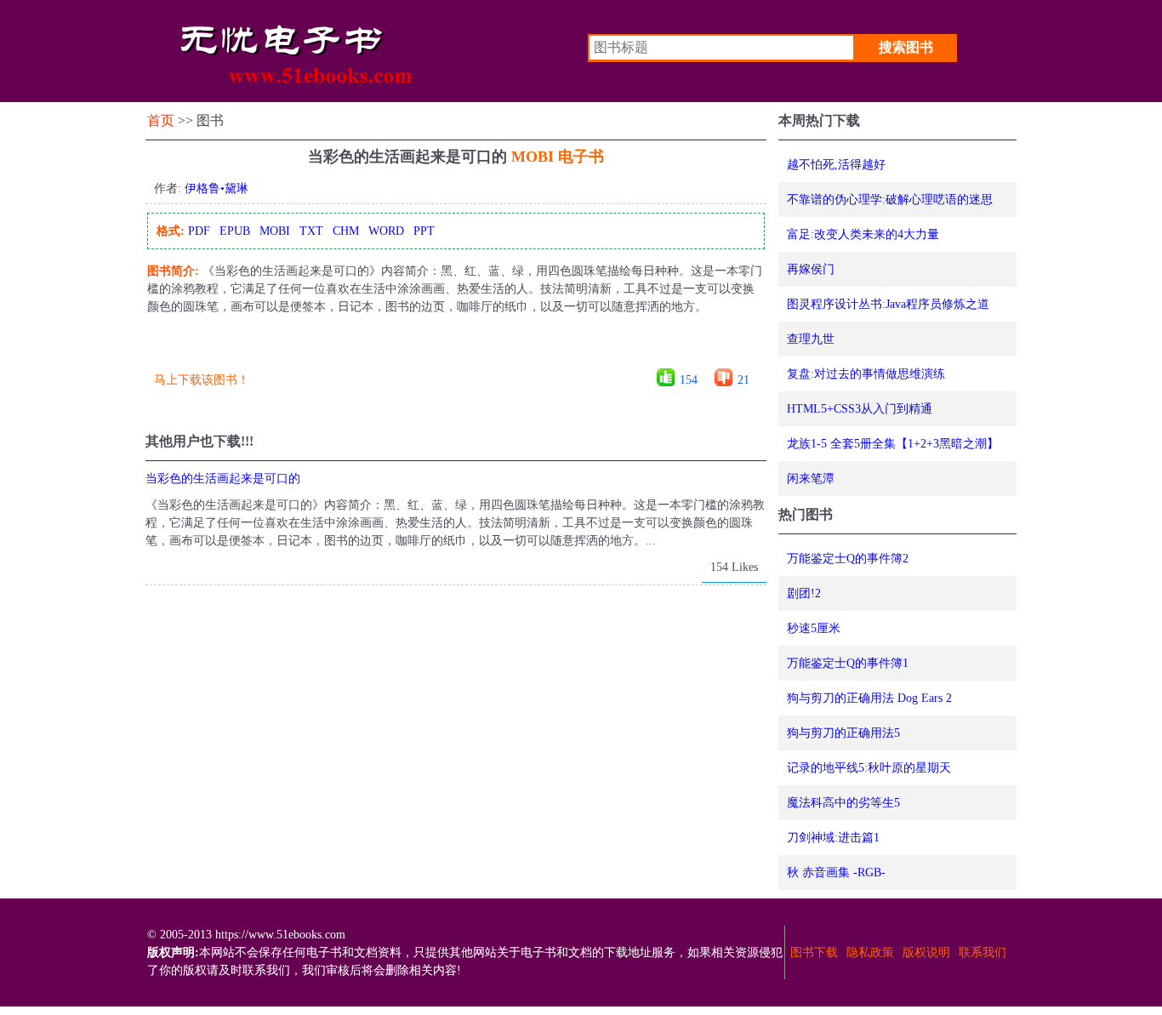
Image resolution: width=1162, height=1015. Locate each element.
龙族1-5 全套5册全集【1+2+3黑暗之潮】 (893, 443)
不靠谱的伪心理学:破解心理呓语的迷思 (890, 199)
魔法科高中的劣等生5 (843, 802)
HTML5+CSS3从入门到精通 (859, 408)
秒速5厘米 (813, 628)
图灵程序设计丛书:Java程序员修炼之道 (888, 304)
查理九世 (810, 339)
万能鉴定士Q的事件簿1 (848, 663)
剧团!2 (804, 593)
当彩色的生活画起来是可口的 (222, 478)
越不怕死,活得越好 (836, 164)
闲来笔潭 (810, 478)
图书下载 (814, 952)
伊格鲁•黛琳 (216, 188)
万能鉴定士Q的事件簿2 (848, 558)
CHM (346, 231)
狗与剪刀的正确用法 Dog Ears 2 (869, 698)
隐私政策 (870, 952)
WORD (386, 231)
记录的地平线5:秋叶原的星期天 (869, 767)
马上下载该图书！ (201, 379)
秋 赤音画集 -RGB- (836, 872)
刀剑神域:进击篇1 (833, 837)
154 (689, 379)
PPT (424, 231)
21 (743, 379)
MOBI (274, 231)
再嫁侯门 (810, 269)
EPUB (234, 231)
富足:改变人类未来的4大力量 (863, 234)
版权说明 (926, 952)
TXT (311, 231)
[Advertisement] (455, 347)
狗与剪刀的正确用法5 (843, 733)
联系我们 (982, 952)
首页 (160, 120)
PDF (199, 231)
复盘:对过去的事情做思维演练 (866, 374)
